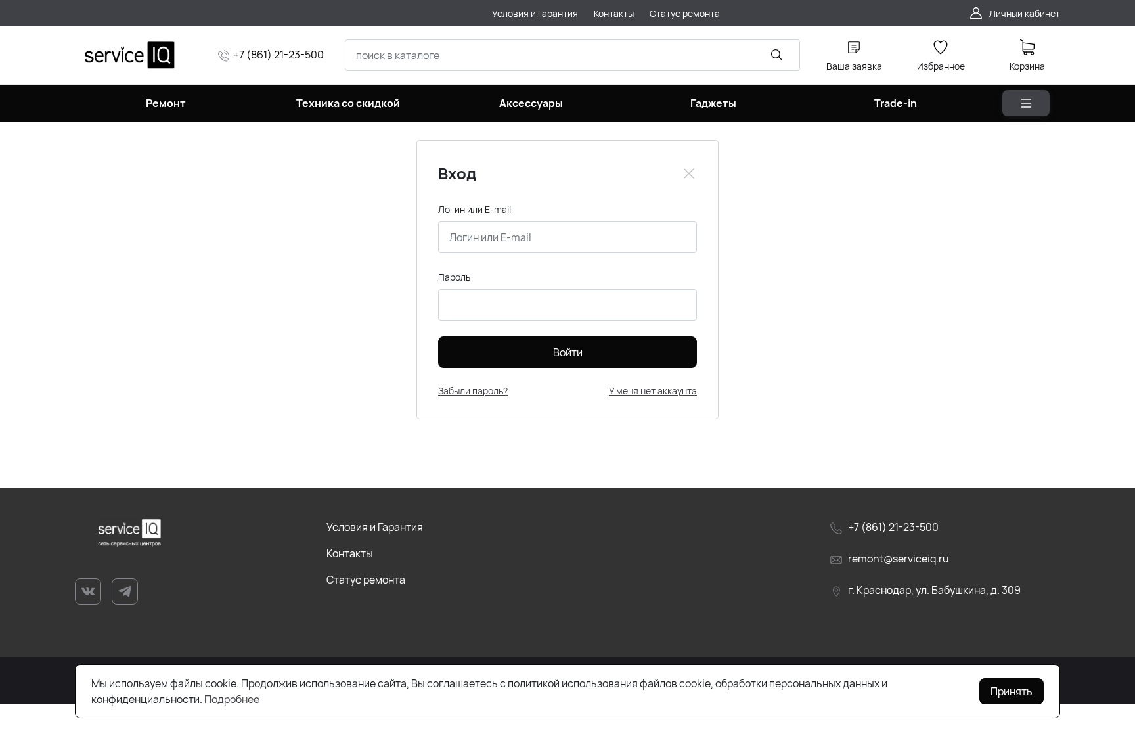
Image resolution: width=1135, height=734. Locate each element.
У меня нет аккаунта (653, 390)
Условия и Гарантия (374, 527)
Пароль (454, 277)
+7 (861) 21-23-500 (278, 54)
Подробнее (231, 699)
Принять (1011, 691)
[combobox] (572, 55)
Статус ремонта (365, 579)
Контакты (349, 553)
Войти (568, 352)
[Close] (689, 173)
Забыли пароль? (473, 390)
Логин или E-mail (474, 209)
